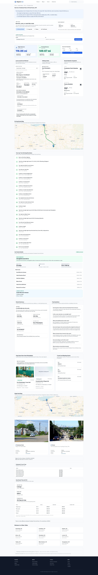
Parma (53, 445)
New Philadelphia (46, 68)
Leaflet (73, 148)
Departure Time (19, 66)
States (16, 563)
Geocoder (52, 563)
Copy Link (30, 29)
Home (16, 5)
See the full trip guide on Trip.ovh (32, 551)
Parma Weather (68, 84)
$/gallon (63, 48)
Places (38, 1)
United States (20, 5)
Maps (43, 1)
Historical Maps (35, 564)
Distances (54, 1)
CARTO (82, 148)
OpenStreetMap (77, 148)
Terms (69, 563)
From (17, 37)
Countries (16, 561)
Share (37, 29)
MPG (70, 48)
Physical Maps (35, 561)
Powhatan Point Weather (71, 68)
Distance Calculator (53, 561)
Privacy (69, 564)
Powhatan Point (30, 5)
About (69, 561)
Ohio (25, 5)
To (45, 37)
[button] (53, 146)
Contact (69, 566)
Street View (52, 564)
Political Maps (34, 563)
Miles (77, 48)
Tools (48, 1)
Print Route (44, 29)
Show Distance (78, 39)
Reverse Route (21, 29)
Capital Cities (17, 564)
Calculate (72, 52)
